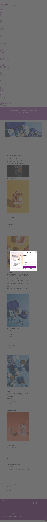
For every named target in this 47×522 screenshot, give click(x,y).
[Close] (36, 252)
